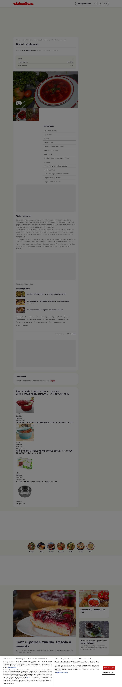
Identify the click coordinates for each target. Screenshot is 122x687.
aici (27, 677)
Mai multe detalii (12, 667)
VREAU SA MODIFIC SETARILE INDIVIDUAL (108, 673)
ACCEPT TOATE (109, 667)
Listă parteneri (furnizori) (61, 672)
